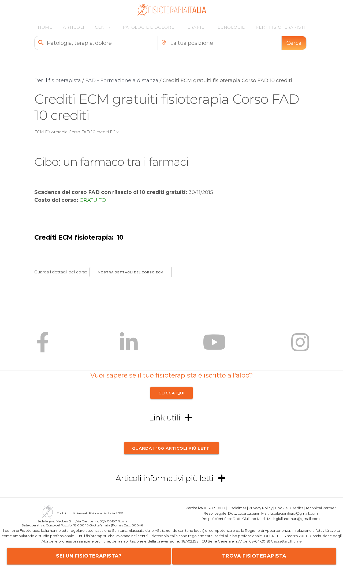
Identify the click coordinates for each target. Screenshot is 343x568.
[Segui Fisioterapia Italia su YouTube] (214, 346)
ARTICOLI (73, 27)
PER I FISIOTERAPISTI (280, 27)
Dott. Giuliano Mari (249, 518)
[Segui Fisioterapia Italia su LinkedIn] (129, 346)
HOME (45, 27)
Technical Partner (320, 508)
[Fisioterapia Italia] (171, 14)
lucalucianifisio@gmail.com (294, 513)
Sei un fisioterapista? (88, 556)
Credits (296, 508)
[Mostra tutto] (188, 417)
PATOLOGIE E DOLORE (148, 27)
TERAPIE (194, 27)
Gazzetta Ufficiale (286, 541)
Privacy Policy (261, 508)
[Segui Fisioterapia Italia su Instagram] (300, 346)
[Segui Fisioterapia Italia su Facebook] (42, 346)
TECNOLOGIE (230, 27)
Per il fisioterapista (57, 80)
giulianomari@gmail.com (298, 518)
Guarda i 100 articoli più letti (171, 447)
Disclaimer (237, 508)
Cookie (281, 508)
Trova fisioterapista (254, 556)
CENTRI (103, 27)
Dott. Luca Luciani (243, 513)
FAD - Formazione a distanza (121, 80)
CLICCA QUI (171, 392)
